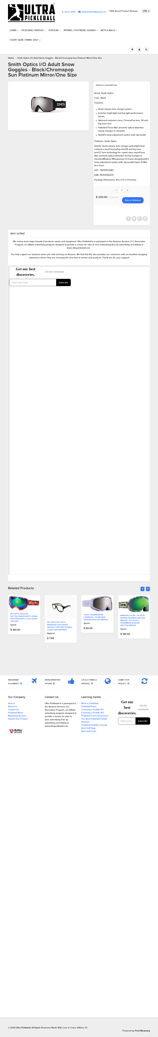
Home (11, 58)
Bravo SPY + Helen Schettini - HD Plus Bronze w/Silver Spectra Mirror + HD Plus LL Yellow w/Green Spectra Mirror (133, 620)
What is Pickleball (89, 703)
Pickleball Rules (88, 706)
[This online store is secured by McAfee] (16, 731)
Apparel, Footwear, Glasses (80, 30)
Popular (53, 30)
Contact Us (13, 710)
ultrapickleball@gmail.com (93, 12)
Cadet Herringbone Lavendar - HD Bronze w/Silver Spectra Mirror (59, 617)
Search (11, 703)
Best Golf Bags (88, 728)
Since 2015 (70, 12)
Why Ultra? (17, 233)
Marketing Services (17, 716)
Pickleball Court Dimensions (94, 716)
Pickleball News (15, 713)
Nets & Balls (108, 30)
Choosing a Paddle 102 (92, 713)
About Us (12, 706)
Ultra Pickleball (23, 1028)
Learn (13, 30)
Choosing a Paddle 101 (92, 710)
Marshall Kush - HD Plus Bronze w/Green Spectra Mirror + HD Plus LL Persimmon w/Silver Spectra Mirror (96, 620)
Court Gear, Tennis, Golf (24, 40)
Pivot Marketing (142, 1031)
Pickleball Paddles (32, 30)
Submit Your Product (18, 719)
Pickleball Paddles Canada (94, 725)
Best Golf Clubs (88, 731)
